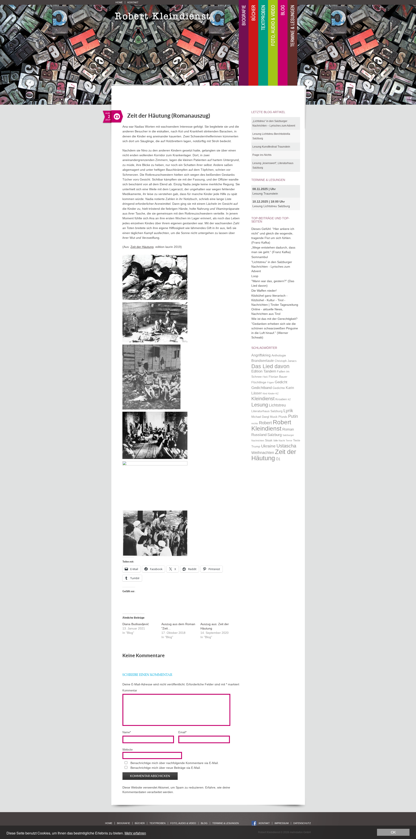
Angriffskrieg (261, 355)
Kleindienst (263, 398)
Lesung (259, 405)
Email (182, 732)
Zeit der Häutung (142, 247)
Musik (274, 416)
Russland (258, 435)
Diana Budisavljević (135, 624)
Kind (265, 393)
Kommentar (129, 690)
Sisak (268, 440)
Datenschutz (302, 823)
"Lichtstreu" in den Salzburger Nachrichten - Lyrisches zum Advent (271, 266)
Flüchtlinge (258, 382)
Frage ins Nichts (261, 154)
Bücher (253, 43)
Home (119, 2)
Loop (254, 276)
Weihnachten (262, 452)
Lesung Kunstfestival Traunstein (271, 146)
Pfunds (282, 416)
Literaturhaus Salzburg (267, 411)
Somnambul (259, 257)
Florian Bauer (278, 376)
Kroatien (281, 399)
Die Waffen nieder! (264, 290)
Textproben (263, 43)
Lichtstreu (277, 405)
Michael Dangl (260, 416)
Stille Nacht (279, 440)
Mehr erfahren (135, 833)
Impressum (282, 823)
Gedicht (281, 382)
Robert (265, 422)
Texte (296, 440)
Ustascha (286, 446)
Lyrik (288, 410)
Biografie (244, 43)
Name (126, 732)
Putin (293, 416)
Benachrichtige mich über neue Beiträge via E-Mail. (165, 767)
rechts (254, 423)
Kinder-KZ (273, 393)
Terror (289, 440)
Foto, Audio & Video (273, 43)
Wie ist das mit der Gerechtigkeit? (274, 318)
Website (127, 749)
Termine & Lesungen (292, 43)
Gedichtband (261, 388)
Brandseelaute (262, 361)
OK (393, 832)
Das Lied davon (270, 366)
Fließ (265, 377)
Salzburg (274, 435)
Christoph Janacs (286, 361)
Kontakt (132, 2)
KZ (289, 399)
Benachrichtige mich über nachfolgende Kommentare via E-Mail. (174, 763)
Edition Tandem (263, 371)
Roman (288, 429)
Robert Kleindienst (271, 425)
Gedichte (279, 388)
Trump (255, 446)
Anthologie (278, 355)
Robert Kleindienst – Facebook (254, 823)
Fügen (270, 382)
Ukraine (268, 446)
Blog (283, 43)
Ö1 (278, 459)
